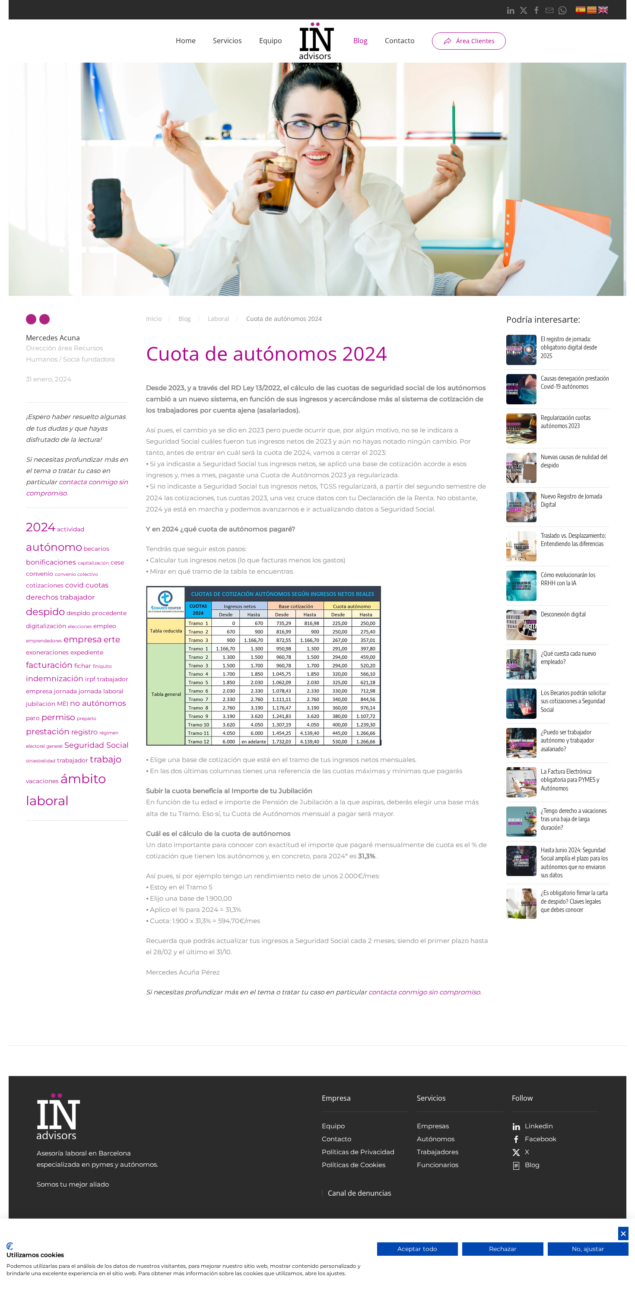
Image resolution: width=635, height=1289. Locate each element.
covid (74, 585)
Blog (360, 40)
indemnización (54, 678)
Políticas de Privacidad (358, 1152)
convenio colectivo (76, 574)
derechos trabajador (60, 597)
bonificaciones (51, 562)
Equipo (270, 40)
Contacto (400, 40)
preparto (86, 718)
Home (186, 40)
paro (33, 717)
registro (84, 732)
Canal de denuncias (359, 1193)
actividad (70, 529)
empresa (83, 639)
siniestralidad (40, 761)
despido (45, 612)
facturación (49, 665)
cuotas (97, 585)
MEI (62, 703)
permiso (58, 717)
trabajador (72, 760)
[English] (603, 9)
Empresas (433, 1126)
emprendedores (44, 641)
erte (112, 639)
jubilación (40, 703)
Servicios (227, 40)
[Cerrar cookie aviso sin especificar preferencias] (623, 1233)
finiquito (102, 666)
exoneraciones (47, 652)
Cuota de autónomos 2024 (266, 353)
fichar (82, 665)
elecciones (80, 626)
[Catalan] (592, 9)
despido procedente (97, 613)
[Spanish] (581, 9)
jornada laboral (101, 691)
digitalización (46, 625)
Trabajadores (437, 1152)
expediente (86, 652)
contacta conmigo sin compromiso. (424, 992)
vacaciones (42, 781)
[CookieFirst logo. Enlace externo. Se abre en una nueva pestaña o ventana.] (9, 1246)
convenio (39, 573)
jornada (65, 691)
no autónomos (98, 703)
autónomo (54, 546)
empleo (104, 625)
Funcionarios (437, 1165)
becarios (96, 548)
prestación (48, 732)
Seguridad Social (96, 744)
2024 (40, 527)
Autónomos (435, 1139)
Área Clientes (475, 41)
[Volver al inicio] (317, 41)
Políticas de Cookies (353, 1165)
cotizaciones (45, 585)
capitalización (93, 563)
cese (117, 562)
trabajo (105, 759)
